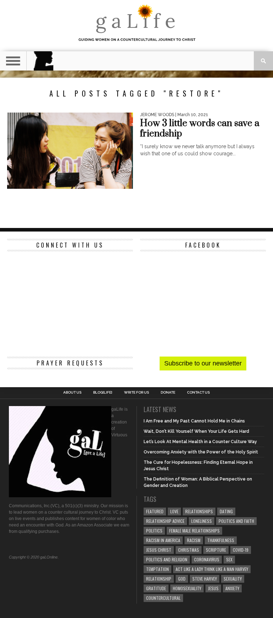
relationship (158, 579)
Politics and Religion (166, 559)
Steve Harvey (204, 579)
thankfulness (220, 540)
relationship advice (165, 521)
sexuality (233, 579)
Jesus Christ (158, 550)
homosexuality (187, 588)
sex (229, 559)
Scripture (216, 550)
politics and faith (236, 521)
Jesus (213, 588)
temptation (157, 569)
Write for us (136, 392)
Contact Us (198, 392)
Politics (154, 531)
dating (226, 511)
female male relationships (194, 531)
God (182, 579)
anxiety (232, 588)
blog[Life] (102, 392)
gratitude (156, 588)
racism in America (163, 540)
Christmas (188, 550)
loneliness (201, 521)
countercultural (163, 598)
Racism (193, 540)
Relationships (199, 511)
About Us (72, 392)
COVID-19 (240, 550)
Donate (168, 392)
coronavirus (206, 559)
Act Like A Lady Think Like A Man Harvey (212, 569)
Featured (155, 511)
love (174, 511)
